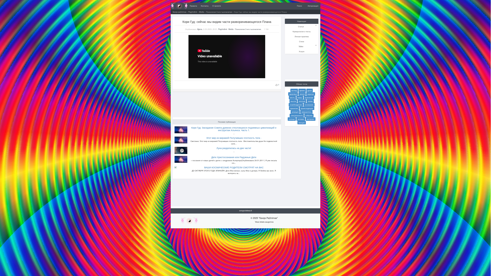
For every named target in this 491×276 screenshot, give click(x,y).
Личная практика (302, 36)
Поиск (299, 5)
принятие (294, 108)
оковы (310, 101)
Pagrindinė (192, 12)
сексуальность (297, 115)
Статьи (301, 26)
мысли (293, 101)
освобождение (296, 104)
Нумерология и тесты (302, 31)
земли (302, 94)
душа (309, 90)
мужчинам (309, 97)
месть (292, 97)
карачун (310, 94)
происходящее (307, 108)
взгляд (294, 90)
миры (299, 97)
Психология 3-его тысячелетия (219, 12)
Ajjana (199, 29)
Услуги (301, 51)
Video (301, 46)
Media (201, 12)
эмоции (301, 122)
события (309, 115)
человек (300, 119)
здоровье (293, 94)
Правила (193, 5)
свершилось (306, 112)
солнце (292, 119)
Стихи (301, 41)
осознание (309, 104)
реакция (295, 112)
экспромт (310, 119)
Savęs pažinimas (179, 12)
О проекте (216, 5)
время (302, 90)
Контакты (205, 5)
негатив (302, 101)
